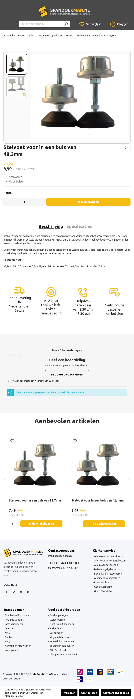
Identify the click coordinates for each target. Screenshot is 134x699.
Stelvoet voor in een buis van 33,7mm (35, 500)
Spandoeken (56, 632)
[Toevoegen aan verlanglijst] (126, 148)
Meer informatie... (14, 696)
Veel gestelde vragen (64, 609)
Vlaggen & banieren (60, 637)
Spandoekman (13, 609)
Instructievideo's (13, 624)
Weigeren (69, 693)
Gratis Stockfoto (103, 591)
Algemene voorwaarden (107, 578)
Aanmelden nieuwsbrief (17, 645)
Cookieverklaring (103, 586)
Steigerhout (55, 628)
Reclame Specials (14, 619)
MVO (7, 632)
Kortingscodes (12, 650)
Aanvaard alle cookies (116, 693)
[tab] (51, 226)
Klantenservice (104, 550)
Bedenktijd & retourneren (108, 573)
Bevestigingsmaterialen (62, 641)
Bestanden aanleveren (61, 645)
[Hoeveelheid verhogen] (41, 202)
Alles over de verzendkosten (110, 560)
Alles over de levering (106, 565)
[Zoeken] (66, 24)
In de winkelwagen (41, 523)
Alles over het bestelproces (109, 556)
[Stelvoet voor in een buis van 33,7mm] (35, 465)
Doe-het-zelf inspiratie (16, 615)
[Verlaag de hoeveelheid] (7, 202)
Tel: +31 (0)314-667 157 (63, 562)
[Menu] (7, 24)
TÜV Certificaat (57, 650)
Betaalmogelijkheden (105, 569)
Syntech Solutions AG (39, 674)
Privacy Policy (101, 582)
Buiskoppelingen (58, 615)
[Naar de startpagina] (64, 12)
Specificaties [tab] (79, 226)
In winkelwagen (88, 201)
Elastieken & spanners (61, 624)
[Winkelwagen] (105, 21)
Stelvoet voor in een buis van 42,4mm (98, 500)
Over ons (9, 628)
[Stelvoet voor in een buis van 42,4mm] (98, 465)
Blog (7, 641)
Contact (8, 637)
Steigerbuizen (57, 619)
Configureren (89, 693)
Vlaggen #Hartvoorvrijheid (63, 654)
